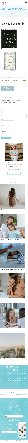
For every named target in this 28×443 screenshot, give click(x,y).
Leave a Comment (16, 27)
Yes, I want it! (14, 13)
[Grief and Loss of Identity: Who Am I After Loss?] (12, 327)
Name (3, 119)
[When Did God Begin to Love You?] (12, 357)
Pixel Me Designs (16, 442)
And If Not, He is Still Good (5, 209)
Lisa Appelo (4, 1)
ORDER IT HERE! (7, 88)
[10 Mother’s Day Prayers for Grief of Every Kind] (12, 238)
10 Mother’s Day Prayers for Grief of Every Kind (9, 239)
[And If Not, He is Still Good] (12, 208)
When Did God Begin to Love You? (7, 358)
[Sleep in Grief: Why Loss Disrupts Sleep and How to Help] (12, 267)
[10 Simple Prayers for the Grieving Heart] (12, 297)
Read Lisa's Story (14, 173)
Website (3, 131)
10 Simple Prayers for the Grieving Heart (8, 299)
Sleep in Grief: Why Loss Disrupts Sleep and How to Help (11, 269)
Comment (4, 106)
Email (3, 125)
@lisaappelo (9, 432)
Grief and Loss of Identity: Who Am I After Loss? (9, 329)
